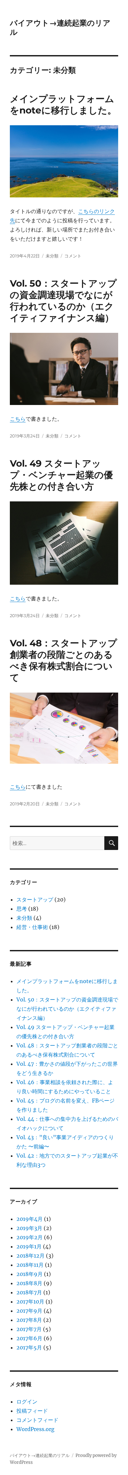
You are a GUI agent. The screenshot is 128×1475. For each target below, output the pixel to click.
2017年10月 (30, 1301)
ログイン (26, 1401)
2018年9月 (29, 1274)
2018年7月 (29, 1292)
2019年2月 (29, 1237)
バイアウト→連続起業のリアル (40, 1455)
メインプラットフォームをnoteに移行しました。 (63, 104)
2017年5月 (29, 1347)
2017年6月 (29, 1338)
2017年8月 (29, 1320)
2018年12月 (30, 1255)
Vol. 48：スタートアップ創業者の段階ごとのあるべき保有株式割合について (63, 660)
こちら (18, 418)
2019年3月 (29, 1228)
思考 (21, 908)
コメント (72, 255)
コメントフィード (37, 1420)
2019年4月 (29, 1219)
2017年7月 (29, 1329)
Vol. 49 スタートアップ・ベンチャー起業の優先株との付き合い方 (61, 475)
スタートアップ (34, 899)
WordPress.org (35, 1429)
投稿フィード (32, 1410)
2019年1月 (29, 1246)
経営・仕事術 (32, 927)
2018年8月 (29, 1283)
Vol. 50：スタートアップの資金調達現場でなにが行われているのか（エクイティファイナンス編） (63, 300)
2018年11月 (30, 1265)
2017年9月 (29, 1310)
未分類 (52, 255)
